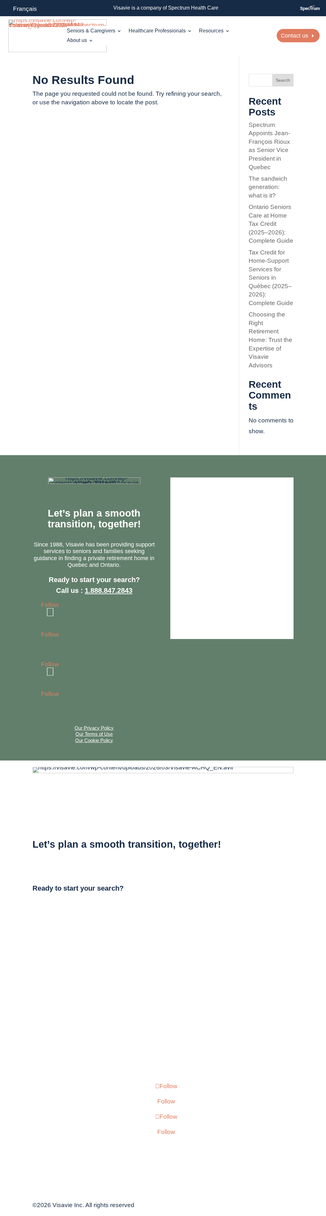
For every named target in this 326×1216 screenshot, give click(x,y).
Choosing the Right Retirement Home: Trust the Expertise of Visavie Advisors (270, 340)
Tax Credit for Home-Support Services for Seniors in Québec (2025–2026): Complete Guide (271, 278)
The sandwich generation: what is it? (268, 187)
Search (283, 80)
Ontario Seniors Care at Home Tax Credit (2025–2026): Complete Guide (271, 224)
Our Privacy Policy (94, 728)
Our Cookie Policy (94, 740)
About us (77, 40)
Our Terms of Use (94, 734)
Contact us (294, 35)
